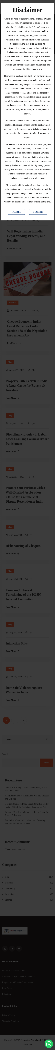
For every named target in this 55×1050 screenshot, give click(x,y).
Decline (38, 212)
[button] (49, 1044)
